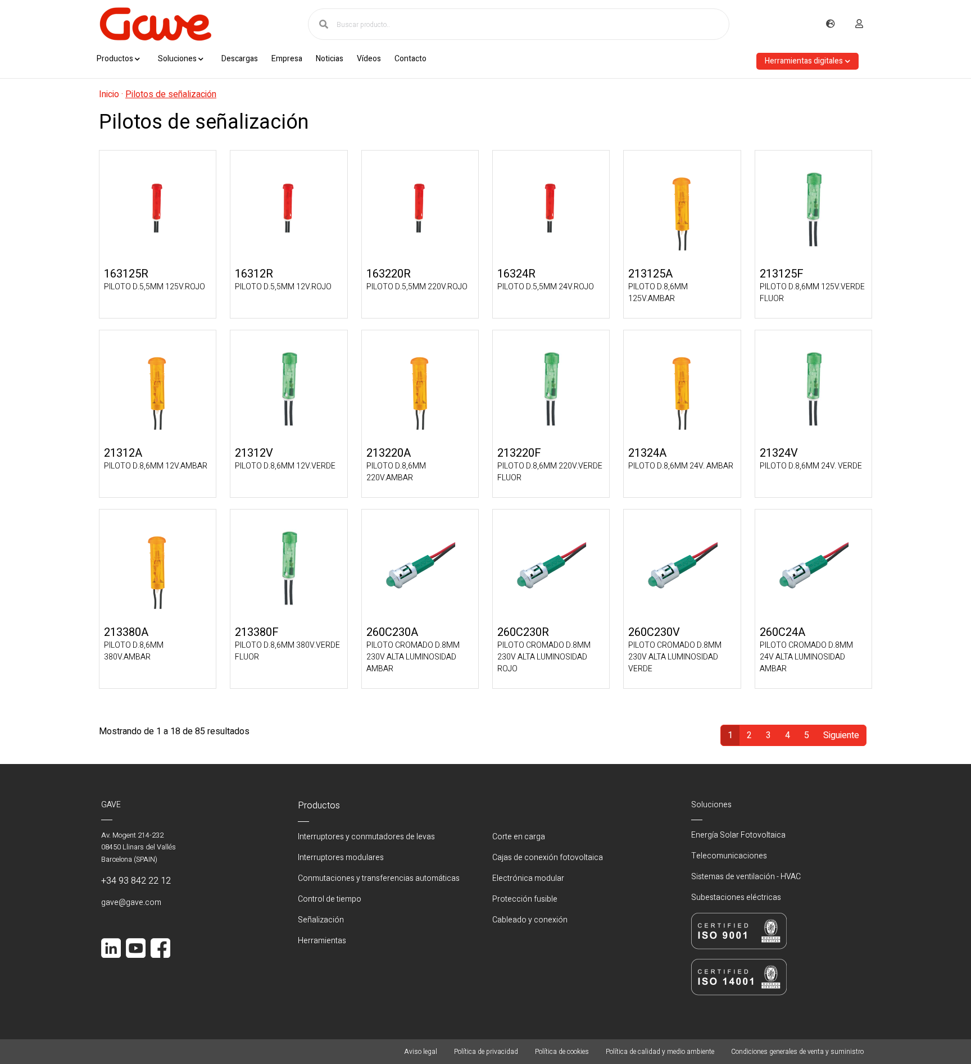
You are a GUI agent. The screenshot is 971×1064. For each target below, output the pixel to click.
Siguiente (841, 735)
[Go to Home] (155, 24)
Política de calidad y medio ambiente (660, 1052)
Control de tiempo (329, 899)
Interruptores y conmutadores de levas (366, 837)
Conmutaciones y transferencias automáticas (379, 878)
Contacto (410, 59)
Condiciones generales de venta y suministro (797, 1052)
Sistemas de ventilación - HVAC (746, 877)
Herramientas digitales (804, 61)
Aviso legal (420, 1052)
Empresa (286, 59)
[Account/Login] (859, 24)
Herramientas (322, 941)
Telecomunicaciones (729, 856)
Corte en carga (518, 837)
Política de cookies (562, 1052)
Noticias (329, 59)
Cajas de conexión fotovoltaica (547, 857)
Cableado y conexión (530, 920)
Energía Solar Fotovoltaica (738, 835)
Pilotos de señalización (170, 94)
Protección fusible (524, 899)
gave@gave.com (131, 902)
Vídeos (369, 59)
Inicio (109, 94)
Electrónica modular (528, 878)
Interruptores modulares (341, 857)
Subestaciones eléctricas (736, 897)
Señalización (321, 920)
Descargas (239, 59)
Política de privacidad (486, 1052)
